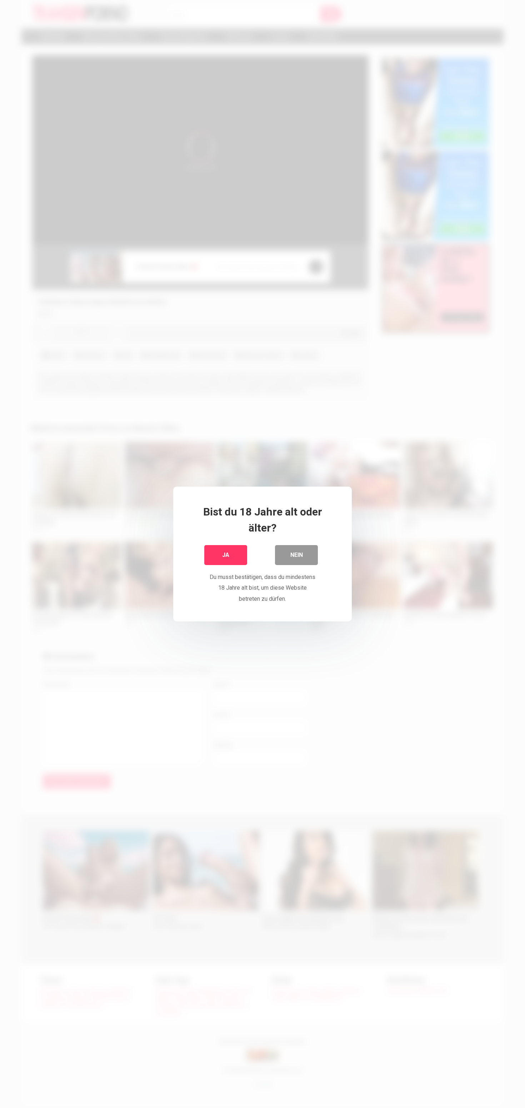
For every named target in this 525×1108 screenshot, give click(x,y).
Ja (225, 555)
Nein (296, 555)
